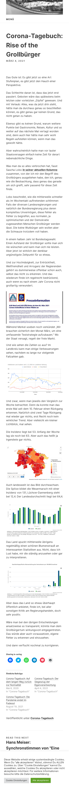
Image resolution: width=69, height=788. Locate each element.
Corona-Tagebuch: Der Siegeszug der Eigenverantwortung (46, 681)
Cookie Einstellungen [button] (16, 780)
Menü (10, 19)
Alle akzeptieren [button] (41, 780)
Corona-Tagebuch (42, 718)
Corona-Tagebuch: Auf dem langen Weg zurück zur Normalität (19, 681)
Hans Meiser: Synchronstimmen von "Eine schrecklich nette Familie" (32, 748)
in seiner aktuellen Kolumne (40, 169)
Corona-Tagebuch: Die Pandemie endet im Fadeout (18, 700)
